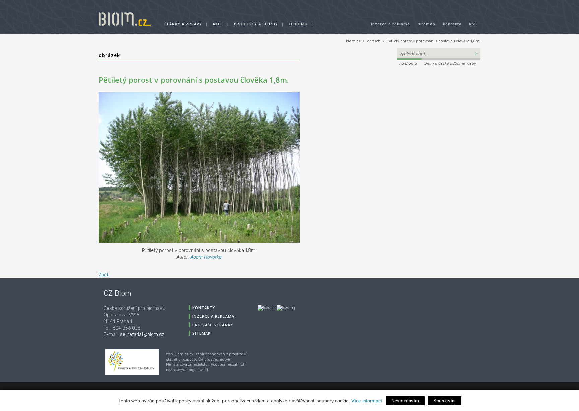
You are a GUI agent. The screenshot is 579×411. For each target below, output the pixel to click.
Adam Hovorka (206, 257)
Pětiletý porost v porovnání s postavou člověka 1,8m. (433, 41)
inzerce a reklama (390, 23)
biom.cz (353, 41)
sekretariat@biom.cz (142, 334)
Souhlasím (444, 400)
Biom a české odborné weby (450, 63)
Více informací (366, 400)
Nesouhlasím (405, 400)
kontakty (452, 23)
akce (218, 23)
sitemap (426, 23)
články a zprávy (183, 23)
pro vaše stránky (212, 324)
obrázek (373, 41)
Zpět (103, 275)
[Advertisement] (438, 112)
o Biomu (298, 23)
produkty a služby (256, 23)
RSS (473, 23)
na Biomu (408, 63)
